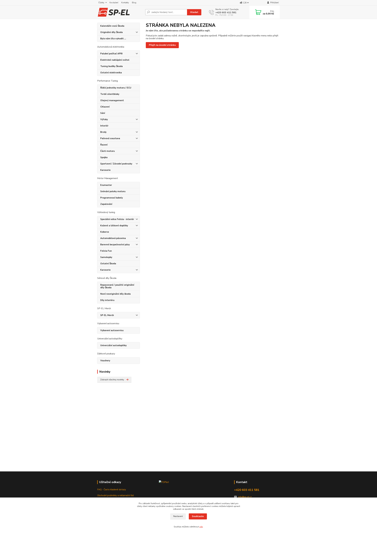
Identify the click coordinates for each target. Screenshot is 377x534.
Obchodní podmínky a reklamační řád (115, 495)
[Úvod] (120, 12)
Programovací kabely (111, 197)
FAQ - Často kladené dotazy (111, 489)
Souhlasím (198, 516)
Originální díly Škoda (111, 32)
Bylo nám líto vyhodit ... (113, 38)
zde (201, 526)
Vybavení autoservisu (112, 330)
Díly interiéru (107, 300)
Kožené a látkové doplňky (114, 225)
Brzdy (103, 132)
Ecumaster (106, 185)
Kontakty (125, 2)
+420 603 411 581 (225, 12)
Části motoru (107, 151)
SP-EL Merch (107, 315)
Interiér (104, 125)
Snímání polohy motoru (112, 191)
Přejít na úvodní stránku (162, 45)
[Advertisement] (117, 432)
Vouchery (105, 360)
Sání (102, 113)
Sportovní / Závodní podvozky (116, 163)
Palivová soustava (110, 138)
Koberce (104, 231)
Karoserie (105, 170)
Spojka (104, 157)
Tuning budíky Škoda (111, 66)
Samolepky (106, 257)
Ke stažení (114, 2)
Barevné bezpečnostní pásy (115, 244)
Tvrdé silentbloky (109, 94)
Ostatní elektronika (111, 72)
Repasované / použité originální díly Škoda (117, 286)
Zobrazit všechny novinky (112, 379)
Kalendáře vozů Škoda (112, 25)
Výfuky (104, 119)
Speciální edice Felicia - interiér (117, 219)
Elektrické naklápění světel (114, 59)
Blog (134, 2)
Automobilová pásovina (113, 238)
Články (101, 2)
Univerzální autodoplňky (113, 345)
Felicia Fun (106, 250)
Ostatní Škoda (108, 263)
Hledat (194, 12)
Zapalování (106, 204)
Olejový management (112, 100)
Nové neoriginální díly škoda (115, 293)
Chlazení (105, 106)
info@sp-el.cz (245, 496)
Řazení (104, 144)
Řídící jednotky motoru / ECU (115, 87)
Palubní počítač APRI (111, 53)
